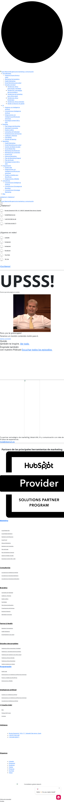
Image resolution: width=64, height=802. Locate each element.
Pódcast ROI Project (6, 713)
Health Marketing (10, 81)
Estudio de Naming (10, 139)
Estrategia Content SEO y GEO (8, 558)
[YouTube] (1, 255)
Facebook (7, 250)
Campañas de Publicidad (12, 132)
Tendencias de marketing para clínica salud (11, 654)
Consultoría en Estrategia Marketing (10, 575)
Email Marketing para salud (13, 83)
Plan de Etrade (9, 160)
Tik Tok (7, 259)
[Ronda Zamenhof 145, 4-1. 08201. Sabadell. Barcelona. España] (1, 210)
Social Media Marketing (7, 533)
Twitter (11, 767)
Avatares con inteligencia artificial (9, 694)
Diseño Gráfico (9, 130)
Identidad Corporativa (11, 128)
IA (3, 105)
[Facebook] (1, 250)
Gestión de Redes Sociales (12, 147)
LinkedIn (7, 237)
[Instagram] (1, 242)
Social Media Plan (10, 149)
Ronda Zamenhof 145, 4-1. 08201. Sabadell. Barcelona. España (23, 210)
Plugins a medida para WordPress (9, 677)
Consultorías (6, 181)
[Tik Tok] (1, 259)
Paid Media (8, 137)
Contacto (4, 716)
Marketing (5, 141)
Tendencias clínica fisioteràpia (8, 661)
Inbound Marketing (11, 156)
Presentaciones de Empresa (13, 134)
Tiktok (11, 773)
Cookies (2, 801)
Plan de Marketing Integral (13, 158)
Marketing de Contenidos (12, 152)
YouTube (7, 255)
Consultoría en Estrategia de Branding (10, 579)
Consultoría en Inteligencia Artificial (10, 572)
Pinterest (11, 769)
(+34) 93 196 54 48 (10, 219)
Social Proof (8, 154)
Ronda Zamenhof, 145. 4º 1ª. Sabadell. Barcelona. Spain (25, 733)
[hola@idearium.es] (1, 215)
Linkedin (11, 761)
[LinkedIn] (1, 237)
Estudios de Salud (10, 85)
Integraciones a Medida (12, 179)
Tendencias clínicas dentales (15, 102)
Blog (3, 194)
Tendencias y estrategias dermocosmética (11, 651)
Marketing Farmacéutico (12, 79)
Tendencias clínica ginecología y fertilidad (11, 648)
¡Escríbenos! (5, 266)
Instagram (8, 242)
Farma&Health (6, 73)
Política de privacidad (5, 799)
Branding (5, 124)
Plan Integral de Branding (12, 126)
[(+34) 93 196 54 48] (1, 219)
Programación (6, 166)
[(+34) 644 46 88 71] (1, 223)
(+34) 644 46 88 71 (10, 223)
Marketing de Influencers (12, 150)
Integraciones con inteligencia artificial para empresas (12, 117)
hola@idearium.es (10, 215)
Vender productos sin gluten (15, 103)
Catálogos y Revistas (11, 135)
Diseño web (8, 167)
